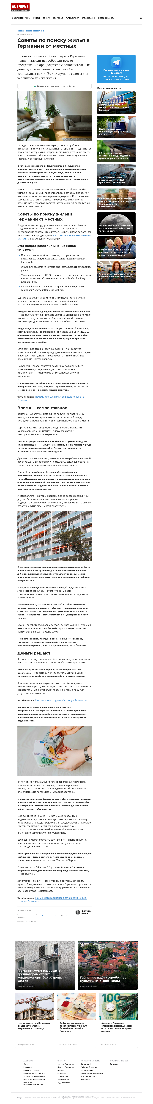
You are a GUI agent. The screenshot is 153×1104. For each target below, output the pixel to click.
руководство (61, 935)
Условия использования (34, 1097)
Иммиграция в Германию (92, 1093)
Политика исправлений (34, 1100)
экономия (21, 937)
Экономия (85, 1100)
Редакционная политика (34, 1093)
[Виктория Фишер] (77, 932)
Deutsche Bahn (87, 1090)
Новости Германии (65, 1084)
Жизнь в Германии (65, 1087)
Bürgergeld (86, 1084)
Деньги (60, 1090)
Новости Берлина (88, 1097)
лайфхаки (38, 935)
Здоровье (61, 1093)
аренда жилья (27, 935)
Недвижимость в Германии (30, 31)
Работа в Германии (89, 1087)
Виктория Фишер (87, 932)
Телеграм (114, 1084)
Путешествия (63, 1097)
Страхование (63, 1100)
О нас (25, 1084)
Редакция (27, 1087)
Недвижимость (64, 1103)
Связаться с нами (31, 1090)
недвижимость (49, 935)
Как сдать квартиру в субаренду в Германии (61, 713)
